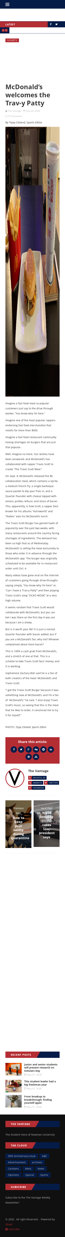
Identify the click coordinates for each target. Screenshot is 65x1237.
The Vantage (14, 110)
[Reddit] (43, 749)
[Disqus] (32, 908)
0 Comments (15, 116)
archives (37, 1162)
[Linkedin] (51, 749)
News (41, 1168)
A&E (44, 1156)
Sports (12, 40)
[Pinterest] (28, 756)
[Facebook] (14, 749)
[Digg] (36, 749)
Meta (28, 1168)
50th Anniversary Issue (22, 1156)
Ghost (8, 1224)
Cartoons (13, 1168)
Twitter (53, 782)
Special (29, 1175)
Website (37, 782)
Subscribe (14, 1229)
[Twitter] (21, 749)
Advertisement (17, 1162)
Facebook (38, 787)
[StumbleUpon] (36, 756)
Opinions (13, 1175)
